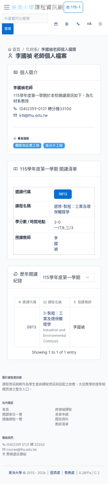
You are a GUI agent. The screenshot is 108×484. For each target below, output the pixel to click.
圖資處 (55, 473)
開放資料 (61, 419)
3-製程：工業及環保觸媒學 (53, 318)
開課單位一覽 (12, 414)
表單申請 (61, 414)
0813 (63, 194)
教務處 (69, 473)
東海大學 (15, 473)
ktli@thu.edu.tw (33, 115)
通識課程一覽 (12, 419)
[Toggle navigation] (6, 7)
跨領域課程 (63, 409)
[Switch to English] (78, 23)
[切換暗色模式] (100, 23)
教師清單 (61, 424)
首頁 (16, 49)
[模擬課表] (55, 23)
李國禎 (56, 243)
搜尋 (7, 29)
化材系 (32, 49)
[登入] (67, 23)
